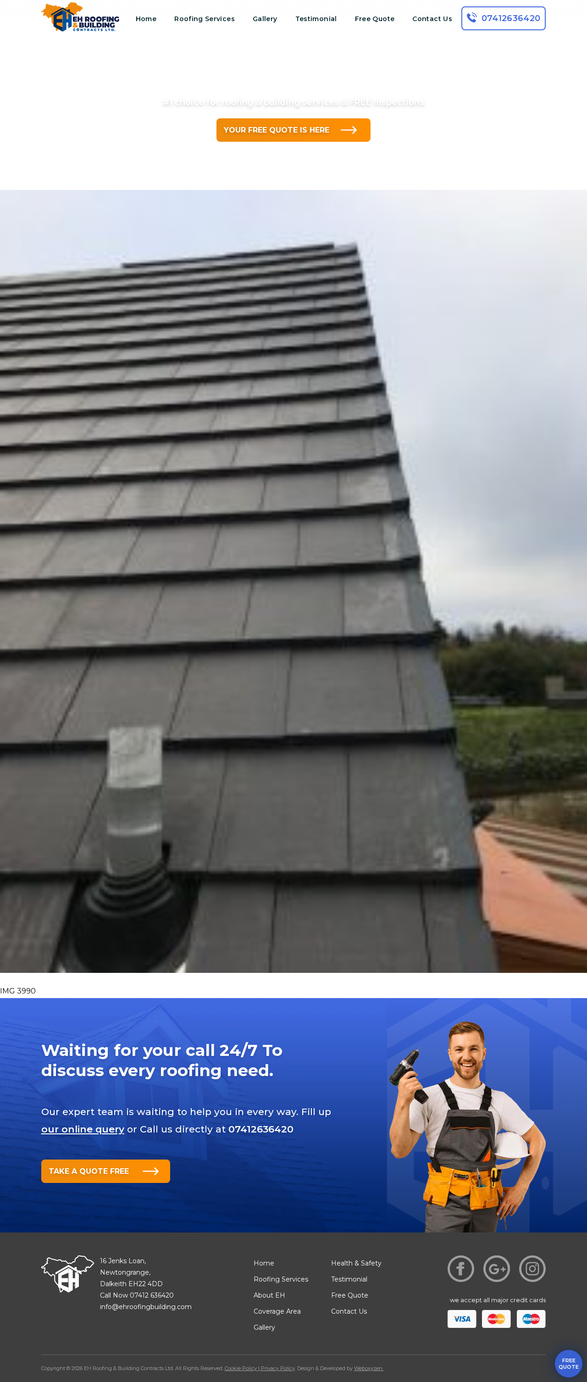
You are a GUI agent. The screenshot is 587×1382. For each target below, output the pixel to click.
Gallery (265, 19)
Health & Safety (356, 1263)
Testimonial (316, 19)
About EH (269, 1295)
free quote (569, 1363)
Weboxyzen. (368, 1368)
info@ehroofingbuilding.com (146, 1307)
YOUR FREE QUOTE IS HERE (276, 130)
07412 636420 (152, 1295)
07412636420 (511, 18)
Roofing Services (204, 19)
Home (146, 19)
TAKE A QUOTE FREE (89, 1171)
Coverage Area (277, 1311)
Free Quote (375, 19)
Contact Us (432, 19)
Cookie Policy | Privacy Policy (260, 1368)
